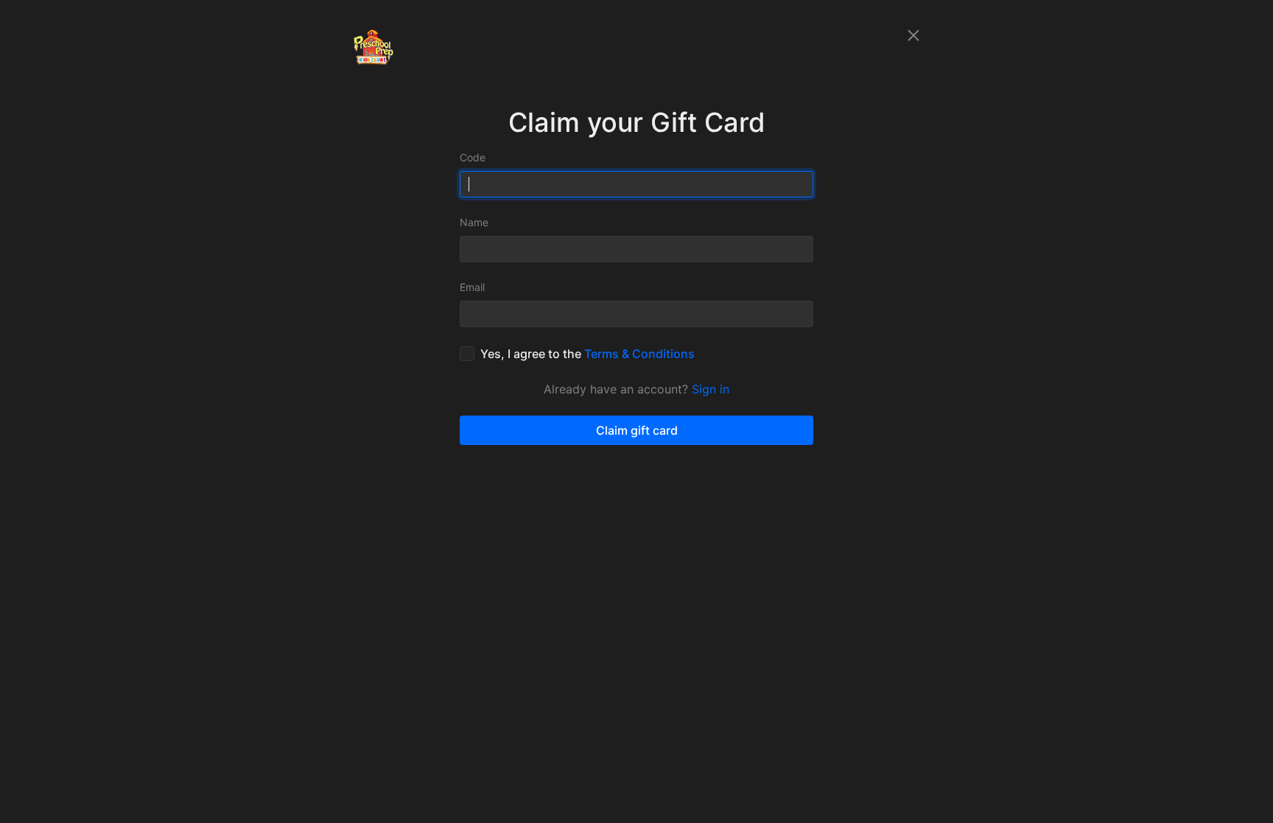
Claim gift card (637, 430)
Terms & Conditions (639, 353)
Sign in (710, 389)
